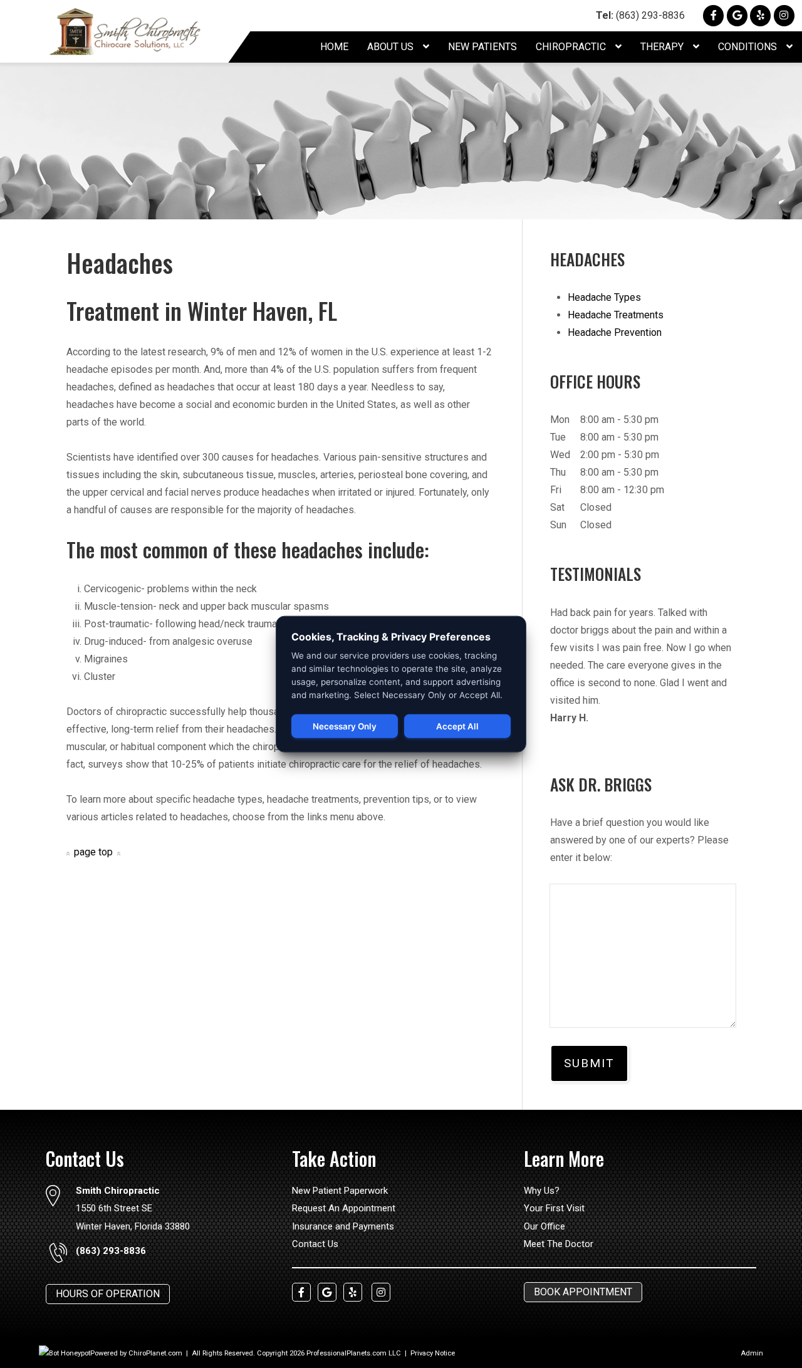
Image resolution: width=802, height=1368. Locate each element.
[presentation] (64, 1353)
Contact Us (315, 1244)
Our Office (544, 1226)
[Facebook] (713, 15)
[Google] (737, 15)
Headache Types (604, 297)
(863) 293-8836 (640, 15)
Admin (752, 1353)
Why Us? (542, 1190)
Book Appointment (583, 1292)
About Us (391, 47)
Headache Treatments (616, 315)
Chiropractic (572, 47)
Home (334, 47)
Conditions (748, 47)
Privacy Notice (432, 1353)
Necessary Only (345, 726)
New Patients (482, 47)
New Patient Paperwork (340, 1190)
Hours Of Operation (108, 1294)
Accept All (457, 726)
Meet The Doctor (558, 1244)
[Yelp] (760, 15)
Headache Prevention (615, 332)
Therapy (663, 47)
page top (93, 852)
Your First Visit (554, 1208)
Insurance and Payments (343, 1226)
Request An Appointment (343, 1208)
